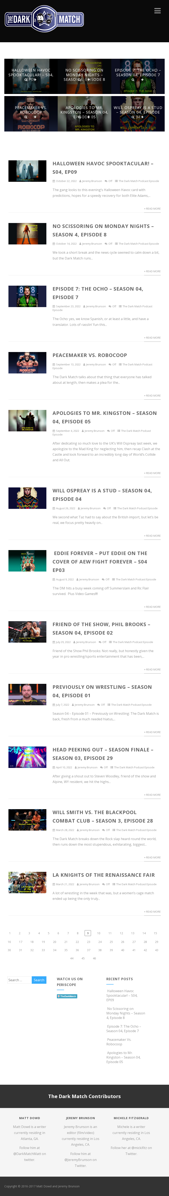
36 (77, 950)
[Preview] (26, 79)
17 (20, 942)
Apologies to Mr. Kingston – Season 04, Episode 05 (84, 112)
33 (43, 950)
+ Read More (152, 208)
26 (122, 942)
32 (32, 950)
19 (43, 942)
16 (9, 942)
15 (155, 933)
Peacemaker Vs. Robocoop (31, 110)
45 (83, 958)
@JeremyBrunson (78, 1159)
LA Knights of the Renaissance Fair (104, 874)
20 (54, 942)
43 (156, 950)
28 (145, 942)
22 (77, 942)
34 (54, 950)
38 (100, 950)
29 (156, 942)
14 (144, 933)
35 (66, 950)
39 (111, 950)
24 (100, 942)
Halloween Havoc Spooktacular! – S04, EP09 (31, 75)
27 (134, 942)
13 (132, 933)
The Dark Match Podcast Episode (139, 181)
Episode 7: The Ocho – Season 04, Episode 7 (138, 72)
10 (98, 933)
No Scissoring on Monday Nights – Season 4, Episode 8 (84, 75)
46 (94, 958)
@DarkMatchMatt (27, 1153)
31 (20, 950)
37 (88, 950)
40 (122, 950)
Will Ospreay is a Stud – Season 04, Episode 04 (138, 112)
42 (145, 950)
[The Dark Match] (45, 38)
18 (32, 942)
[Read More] (35, 79)
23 (88, 942)
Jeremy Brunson (92, 181)
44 (71, 958)
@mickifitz (139, 1148)
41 (134, 950)
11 (110, 933)
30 (9, 950)
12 (121, 933)
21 (66, 942)
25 (111, 942)
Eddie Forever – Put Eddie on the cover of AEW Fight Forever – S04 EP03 (100, 561)
